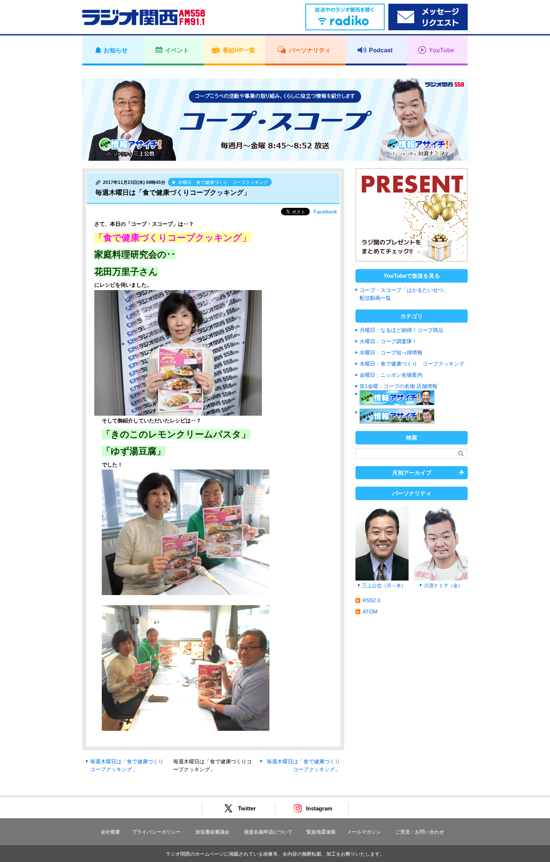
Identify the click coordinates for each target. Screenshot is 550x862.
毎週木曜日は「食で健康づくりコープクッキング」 (127, 765)
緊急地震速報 (321, 832)
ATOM (370, 612)
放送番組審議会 (212, 832)
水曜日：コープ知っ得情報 (391, 352)
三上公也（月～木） (384, 585)
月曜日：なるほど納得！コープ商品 (401, 330)
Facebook (325, 212)
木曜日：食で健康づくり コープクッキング (412, 364)
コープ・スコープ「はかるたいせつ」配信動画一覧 (404, 294)
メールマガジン (364, 832)
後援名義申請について (268, 832)
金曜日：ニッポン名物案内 (391, 375)
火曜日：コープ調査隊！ (388, 341)
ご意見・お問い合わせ (419, 832)
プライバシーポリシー (156, 832)
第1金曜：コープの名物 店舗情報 (398, 386)
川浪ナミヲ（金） (443, 585)
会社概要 (110, 832)
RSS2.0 (372, 600)
